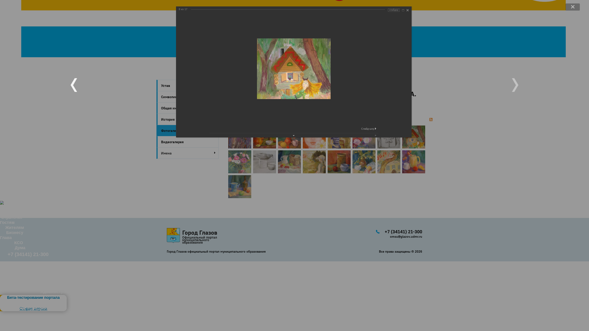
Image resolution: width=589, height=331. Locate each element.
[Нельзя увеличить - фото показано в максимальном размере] (403, 10)
